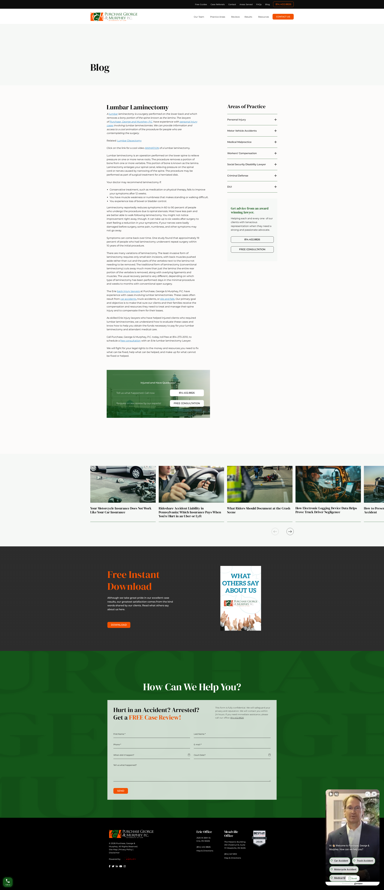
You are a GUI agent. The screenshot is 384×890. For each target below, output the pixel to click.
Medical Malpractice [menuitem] (239, 142)
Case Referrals (218, 4)
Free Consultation (187, 403)
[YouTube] (120, 866)
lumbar (113, 113)
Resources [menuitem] (263, 16)
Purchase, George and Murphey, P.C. (131, 121)
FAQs (259, 4)
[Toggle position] (367, 794)
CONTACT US (283, 16)
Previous (275, 531)
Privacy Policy (125, 849)
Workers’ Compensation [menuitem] (242, 153)
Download (119, 624)
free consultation (130, 340)
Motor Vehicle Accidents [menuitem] (242, 130)
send (120, 790)
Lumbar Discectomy (129, 140)
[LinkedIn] (117, 866)
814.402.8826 (283, 4)
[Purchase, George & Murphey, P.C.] (114, 16)
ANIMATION (152, 148)
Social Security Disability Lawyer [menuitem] (246, 164)
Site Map (113, 849)
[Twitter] (113, 866)
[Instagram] (125, 866)
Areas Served (246, 4)
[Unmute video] (330, 794)
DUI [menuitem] (229, 186)
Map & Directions (204, 850)
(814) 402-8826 (203, 847)
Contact (232, 4)
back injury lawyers (128, 291)
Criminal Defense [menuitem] (237, 175)
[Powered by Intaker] (358, 884)
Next (290, 531)
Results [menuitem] (248, 16)
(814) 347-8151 (230, 854)
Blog (267, 4)
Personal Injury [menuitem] (236, 119)
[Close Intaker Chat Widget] (374, 794)
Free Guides (201, 4)
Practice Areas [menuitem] (217, 16)
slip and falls (167, 299)
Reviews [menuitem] (235, 16)
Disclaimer (114, 852)
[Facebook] (109, 866)
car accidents (128, 299)
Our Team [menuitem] (199, 16)
